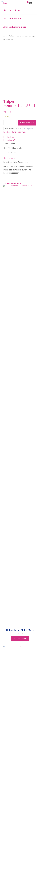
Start (4, 36)
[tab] (20, 137)
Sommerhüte (20, 36)
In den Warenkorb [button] (20, 639)
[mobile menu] (37, 3)
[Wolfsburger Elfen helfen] (4, 3)
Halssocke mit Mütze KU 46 (20, 630)
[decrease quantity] (5, 123)
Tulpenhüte (21, 132)
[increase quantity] (14, 123)
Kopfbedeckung (9, 132)
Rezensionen (9, 140)
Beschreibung (8, 137)
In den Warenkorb (27, 123)
